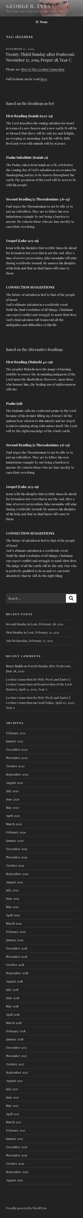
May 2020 (12, 808)
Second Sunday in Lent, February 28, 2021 (34, 624)
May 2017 (12, 1106)
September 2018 (17, 973)
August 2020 (14, 783)
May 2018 (12, 1006)
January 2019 (14, 940)
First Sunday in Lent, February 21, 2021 (32, 632)
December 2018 (16, 948)
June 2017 (12, 1097)
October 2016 (15, 1164)
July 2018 (12, 990)
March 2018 (14, 1023)
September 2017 (17, 1072)
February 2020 (16, 832)
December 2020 (17, 749)
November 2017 (16, 1056)
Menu (43, 22)
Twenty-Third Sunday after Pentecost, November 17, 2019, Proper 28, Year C (40, 57)
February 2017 (15, 1130)
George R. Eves (28, 6)
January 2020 (15, 841)
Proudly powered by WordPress (26, 1208)
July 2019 (12, 890)
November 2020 (17, 758)
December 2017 (16, 1047)
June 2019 (12, 898)
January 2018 (14, 1039)
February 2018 (16, 1031)
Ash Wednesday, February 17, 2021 (29, 641)
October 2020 (15, 766)
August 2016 (14, 1180)
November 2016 (16, 1155)
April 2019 (13, 915)
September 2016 (17, 1172)
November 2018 (16, 957)
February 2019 (16, 932)
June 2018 (12, 998)
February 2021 (15, 733)
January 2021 (14, 741)
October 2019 (15, 865)
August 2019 (14, 882)
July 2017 (12, 1089)
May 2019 (12, 907)
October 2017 (15, 1064)
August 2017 (14, 1081)
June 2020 (13, 799)
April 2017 (12, 1114)
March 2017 (13, 1122)
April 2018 (13, 1014)
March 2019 (14, 923)
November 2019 (16, 857)
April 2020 (13, 816)
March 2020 (14, 824)
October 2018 (15, 965)
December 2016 (16, 1147)
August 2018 (14, 981)
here (43, 79)
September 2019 (17, 874)
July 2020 (12, 791)
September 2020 (17, 774)
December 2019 (16, 849)
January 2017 (14, 1139)
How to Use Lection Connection (42, 69)
